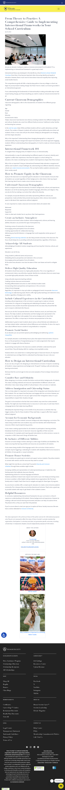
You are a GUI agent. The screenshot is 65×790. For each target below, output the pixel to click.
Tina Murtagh (32, 539)
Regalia (5, 684)
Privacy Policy (8, 737)
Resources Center (40, 664)
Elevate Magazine (39, 711)
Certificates (7, 705)
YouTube (37, 687)
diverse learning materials (18, 238)
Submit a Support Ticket (48, 753)
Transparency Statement (11, 731)
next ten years (13, 128)
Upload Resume (39, 667)
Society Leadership (40, 708)
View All (6, 717)
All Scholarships (8, 670)
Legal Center (7, 728)
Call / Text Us (38, 737)
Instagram (37, 690)
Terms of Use (7, 740)
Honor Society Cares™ (41, 705)
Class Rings (7, 690)
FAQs (35, 731)
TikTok (36, 693)
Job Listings (38, 661)
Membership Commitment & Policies (46, 734)
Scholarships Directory (11, 664)
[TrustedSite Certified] (39, 768)
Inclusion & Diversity (27, 509)
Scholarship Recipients (11, 667)
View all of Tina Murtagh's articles (30, 547)
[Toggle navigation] (58, 9)
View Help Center (48, 751)
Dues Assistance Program (12, 661)
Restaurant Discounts (10, 711)
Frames (5, 687)
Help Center (38, 728)
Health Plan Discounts (11, 714)
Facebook (37, 681)
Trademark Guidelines (10, 734)
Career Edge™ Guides (10, 708)
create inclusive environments (21, 168)
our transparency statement (17, 782)
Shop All (6, 681)
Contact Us (55, 762)
